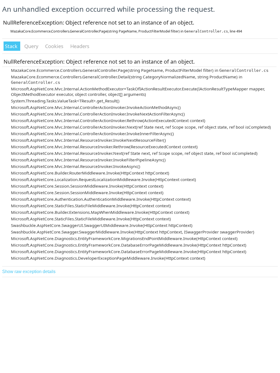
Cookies (55, 46)
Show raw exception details (29, 271)
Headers (79, 46)
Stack (12, 46)
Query (32, 46)
